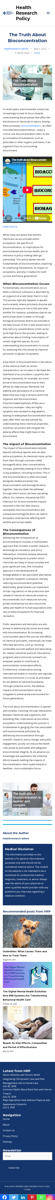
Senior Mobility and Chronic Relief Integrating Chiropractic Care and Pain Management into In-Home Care (24, 1079)
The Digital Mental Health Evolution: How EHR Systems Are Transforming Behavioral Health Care (25, 995)
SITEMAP (27, 1189)
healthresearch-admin (16, 48)
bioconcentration (30, 125)
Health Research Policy (26, 13)
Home (37, 52)
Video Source (10, 226)
